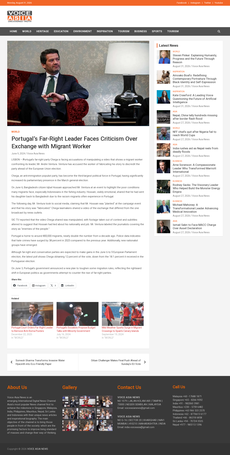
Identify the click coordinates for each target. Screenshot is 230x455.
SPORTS (157, 31)
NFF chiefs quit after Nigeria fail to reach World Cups (194, 133)
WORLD (15, 131)
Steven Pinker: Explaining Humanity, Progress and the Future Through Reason (195, 59)
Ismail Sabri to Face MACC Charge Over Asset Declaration (194, 226)
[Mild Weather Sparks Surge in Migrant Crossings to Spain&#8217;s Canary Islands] (123, 314)
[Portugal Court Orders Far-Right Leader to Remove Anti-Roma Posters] (32, 314)
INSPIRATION (105, 31)
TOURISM (123, 31)
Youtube (219, 3)
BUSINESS (140, 31)
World (26, 31)
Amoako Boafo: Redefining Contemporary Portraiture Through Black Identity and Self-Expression (195, 79)
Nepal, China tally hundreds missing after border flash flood (195, 117)
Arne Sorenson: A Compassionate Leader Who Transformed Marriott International (194, 168)
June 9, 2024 (18, 153)
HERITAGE (42, 31)
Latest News (168, 45)
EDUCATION (61, 31)
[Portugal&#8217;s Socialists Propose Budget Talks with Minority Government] (77, 314)
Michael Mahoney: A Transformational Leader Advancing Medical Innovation (195, 208)
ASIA (175, 111)
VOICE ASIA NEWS (37, 448)
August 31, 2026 (181, 66)
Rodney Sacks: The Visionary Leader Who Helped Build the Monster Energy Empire (196, 188)
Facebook (182, 3)
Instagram (195, 3)
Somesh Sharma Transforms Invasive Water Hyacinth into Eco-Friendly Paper (40, 362)
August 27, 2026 (181, 122)
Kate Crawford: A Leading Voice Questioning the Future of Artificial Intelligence (194, 99)
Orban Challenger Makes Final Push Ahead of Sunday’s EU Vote (116, 362)
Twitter (207, 3)
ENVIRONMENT (82, 31)
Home (13, 31)
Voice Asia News (36, 153)
